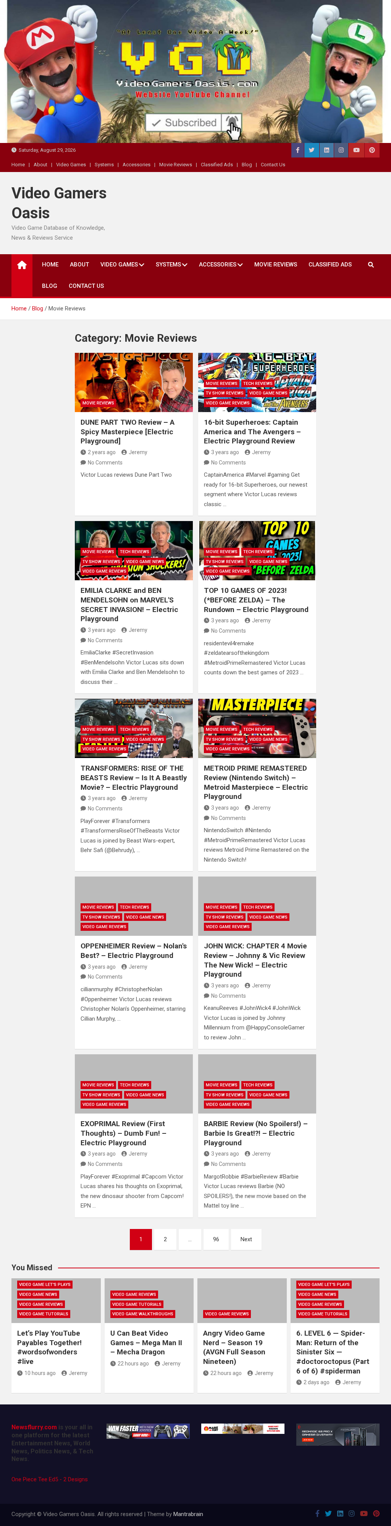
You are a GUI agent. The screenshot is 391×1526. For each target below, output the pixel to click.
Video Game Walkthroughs (142, 1314)
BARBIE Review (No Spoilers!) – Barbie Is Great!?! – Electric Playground (256, 1133)
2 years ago (102, 452)
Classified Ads (217, 164)
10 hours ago (40, 1373)
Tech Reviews (258, 383)
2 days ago (317, 1382)
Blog (247, 164)
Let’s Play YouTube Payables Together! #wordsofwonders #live (49, 1347)
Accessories (136, 164)
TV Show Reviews (225, 393)
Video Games (71, 164)
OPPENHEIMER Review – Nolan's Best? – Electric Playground (134, 951)
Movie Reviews (175, 164)
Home (18, 164)
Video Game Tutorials (43, 1314)
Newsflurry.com (34, 1427)
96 (216, 1239)
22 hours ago (133, 1363)
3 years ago (225, 452)
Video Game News (268, 393)
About (40, 164)
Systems (104, 164)
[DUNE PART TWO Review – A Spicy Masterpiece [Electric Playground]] (134, 382)
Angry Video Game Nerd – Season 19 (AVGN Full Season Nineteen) (234, 1347)
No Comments (105, 462)
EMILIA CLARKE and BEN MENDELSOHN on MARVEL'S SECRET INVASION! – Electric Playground (129, 604)
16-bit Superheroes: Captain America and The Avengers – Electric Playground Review (252, 431)
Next (246, 1239)
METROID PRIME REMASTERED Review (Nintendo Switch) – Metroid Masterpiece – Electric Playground (256, 782)
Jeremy (138, 452)
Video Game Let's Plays (45, 1284)
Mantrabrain (188, 1514)
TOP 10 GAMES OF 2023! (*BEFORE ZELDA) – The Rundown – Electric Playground (256, 600)
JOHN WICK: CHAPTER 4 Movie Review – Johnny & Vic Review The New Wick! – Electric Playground (255, 960)
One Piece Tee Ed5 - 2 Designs (49, 1479)
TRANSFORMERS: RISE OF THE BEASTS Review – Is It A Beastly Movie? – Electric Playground (134, 777)
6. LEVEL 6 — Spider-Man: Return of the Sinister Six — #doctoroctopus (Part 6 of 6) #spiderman (332, 1352)
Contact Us (273, 164)
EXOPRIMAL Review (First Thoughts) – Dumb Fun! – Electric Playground (123, 1133)
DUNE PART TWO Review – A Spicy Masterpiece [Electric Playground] (127, 431)
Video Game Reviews (228, 403)
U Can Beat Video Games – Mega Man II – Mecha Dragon (146, 1342)
